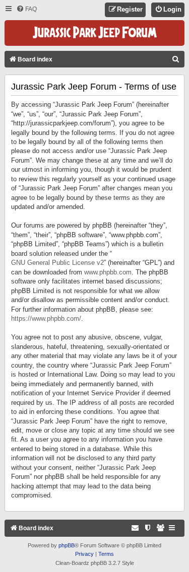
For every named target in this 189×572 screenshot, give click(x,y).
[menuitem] (26, 9)
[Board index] (95, 33)
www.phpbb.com (108, 272)
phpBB (66, 545)
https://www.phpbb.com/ (46, 318)
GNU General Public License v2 (57, 262)
